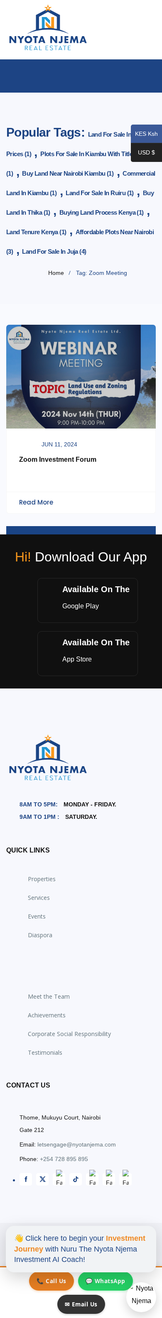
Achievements (47, 1015)
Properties (42, 879)
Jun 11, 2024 (59, 444)
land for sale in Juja (54, 251)
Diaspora (40, 935)
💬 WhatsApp (105, 1281)
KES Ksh (144, 134)
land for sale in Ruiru (99, 192)
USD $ (143, 153)
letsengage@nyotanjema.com (76, 1144)
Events (37, 916)
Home (56, 272)
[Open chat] (141, 1297)
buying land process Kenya (101, 212)
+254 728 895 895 (64, 1159)
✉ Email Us (81, 1304)
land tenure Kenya (36, 231)
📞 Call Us (51, 1281)
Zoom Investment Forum (57, 459)
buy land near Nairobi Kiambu (67, 173)
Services (39, 898)
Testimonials (45, 1052)
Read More (36, 502)
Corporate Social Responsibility (69, 1034)
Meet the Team (49, 996)
